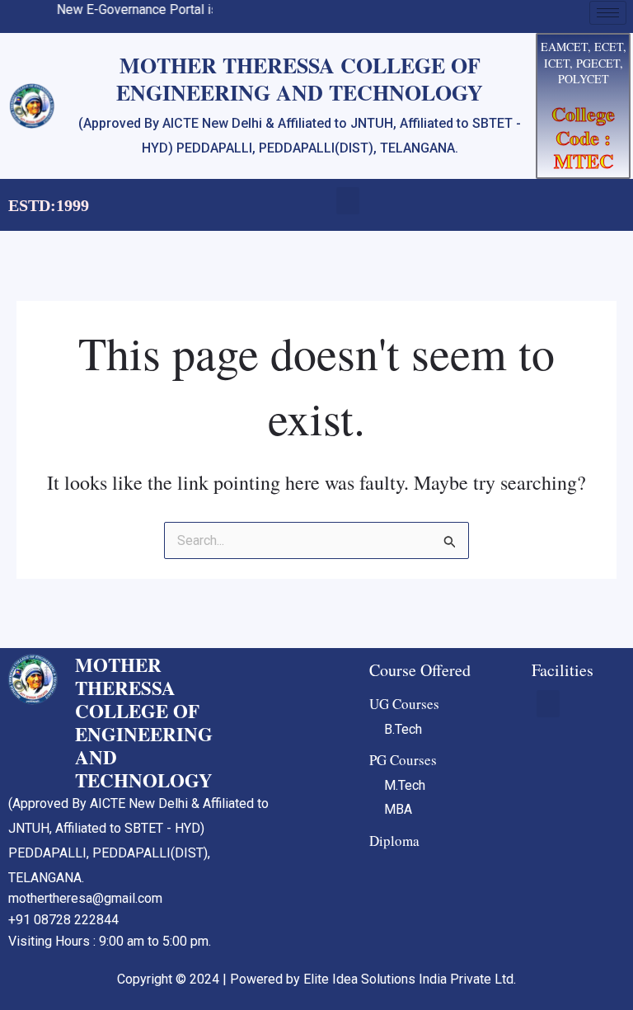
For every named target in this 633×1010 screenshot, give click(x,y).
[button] (347, 200)
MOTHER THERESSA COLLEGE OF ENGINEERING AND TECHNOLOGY (144, 722)
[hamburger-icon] (607, 13)
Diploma (394, 840)
